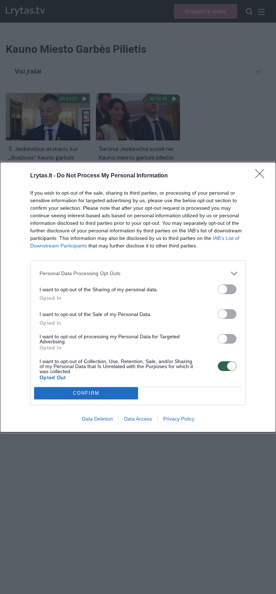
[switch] (227, 289)
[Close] (262, 176)
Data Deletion (97, 419)
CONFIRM (86, 393)
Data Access (138, 419)
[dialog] (138, 297)
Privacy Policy (178, 419)
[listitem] (138, 273)
